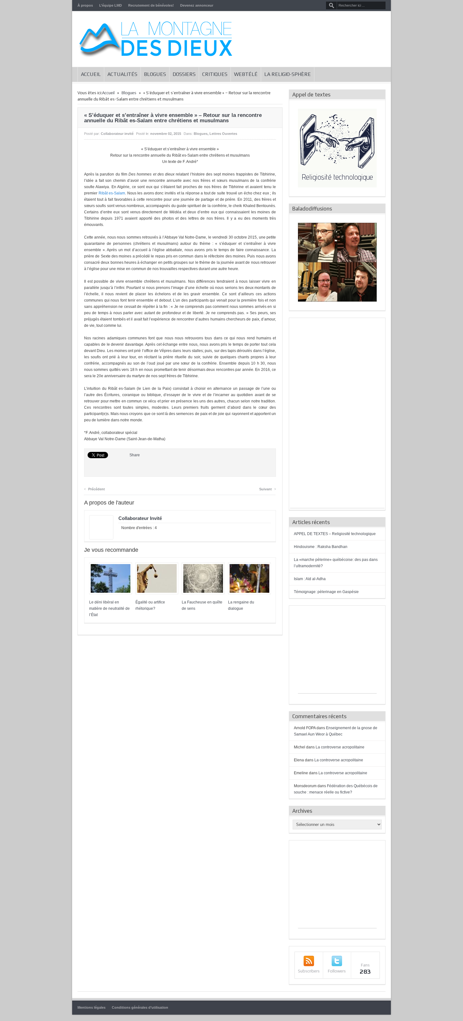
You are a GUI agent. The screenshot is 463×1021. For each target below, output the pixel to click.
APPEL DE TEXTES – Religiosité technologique (335, 534)
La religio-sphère (287, 74)
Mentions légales (91, 1007)
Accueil (91, 74)
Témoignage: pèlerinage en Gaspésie (326, 592)
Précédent (94, 488)
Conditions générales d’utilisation (140, 1007)
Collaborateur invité (117, 134)
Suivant (267, 488)
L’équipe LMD (110, 5)
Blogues (155, 74)
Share (134, 455)
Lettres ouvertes (223, 134)
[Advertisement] (337, 413)
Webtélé (246, 74)
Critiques (214, 74)
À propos (85, 5)
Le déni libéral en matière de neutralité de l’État (109, 608)
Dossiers (184, 74)
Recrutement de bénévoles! (151, 5)
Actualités (122, 74)
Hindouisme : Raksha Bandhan (320, 547)
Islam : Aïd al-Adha (310, 579)
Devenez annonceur (196, 5)
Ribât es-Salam (112, 193)
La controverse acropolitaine (340, 747)
